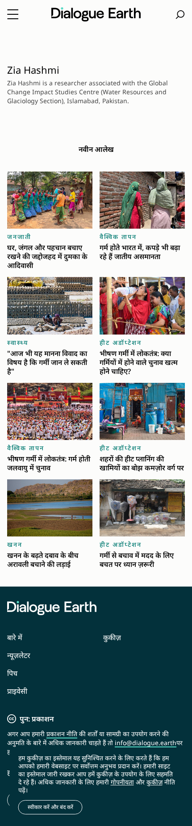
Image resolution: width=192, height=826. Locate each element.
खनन (14, 544)
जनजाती (19, 236)
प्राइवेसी (17, 691)
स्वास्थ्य (17, 342)
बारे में (14, 637)
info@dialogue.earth (145, 742)
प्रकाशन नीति (61, 734)
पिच (12, 673)
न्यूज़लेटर (18, 655)
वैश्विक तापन (118, 236)
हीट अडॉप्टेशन (121, 342)
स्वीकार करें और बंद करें (50, 807)
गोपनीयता (122, 782)
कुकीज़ (112, 637)
